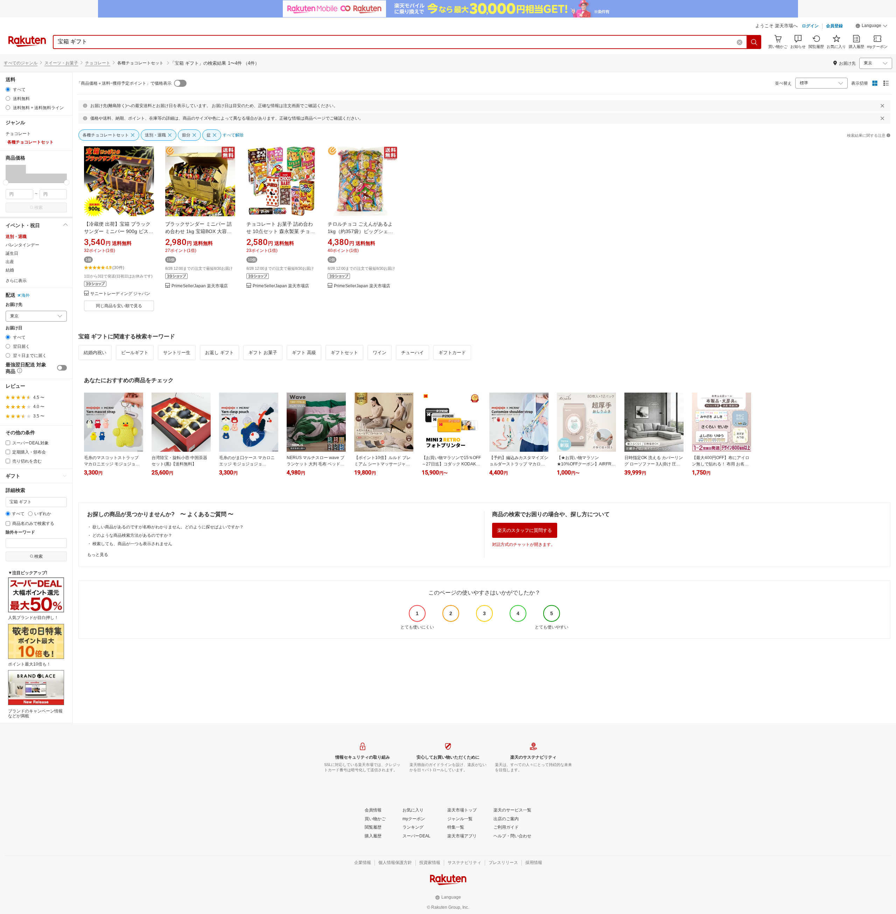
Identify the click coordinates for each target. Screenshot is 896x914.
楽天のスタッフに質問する (524, 530)
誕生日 (12, 253)
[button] (871, 26)
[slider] (5, 182)
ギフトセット (344, 352)
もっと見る (97, 554)
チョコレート (97, 63)
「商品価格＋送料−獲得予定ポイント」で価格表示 (124, 83)
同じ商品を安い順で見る (119, 305)
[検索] (754, 42)
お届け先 (14, 304)
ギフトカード (452, 352)
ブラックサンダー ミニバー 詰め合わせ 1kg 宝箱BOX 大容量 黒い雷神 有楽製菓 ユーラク (198, 231)
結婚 (10, 270)
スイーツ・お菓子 (61, 63)
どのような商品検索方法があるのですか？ (132, 535)
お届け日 (14, 328)
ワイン (379, 352)
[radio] (8, 89)
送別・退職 (16, 236)
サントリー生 (176, 352)
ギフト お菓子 (262, 352)
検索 (38, 207)
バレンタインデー (22, 244)
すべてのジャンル (20, 63)
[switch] (62, 368)
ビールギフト (134, 352)
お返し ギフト (219, 352)
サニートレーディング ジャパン (120, 293)
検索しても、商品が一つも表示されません (132, 543)
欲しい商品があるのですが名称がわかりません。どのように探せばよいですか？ (168, 527)
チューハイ (412, 352)
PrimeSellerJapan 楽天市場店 (200, 286)
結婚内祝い (95, 352)
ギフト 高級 (304, 352)
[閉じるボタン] (882, 105)
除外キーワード (20, 532)
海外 (25, 295)
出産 (10, 261)
